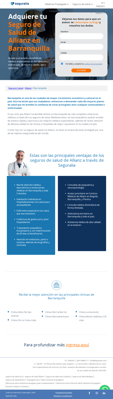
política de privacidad (93, 64)
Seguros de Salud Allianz (34, 377)
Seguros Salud (15, 88)
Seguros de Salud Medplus (82, 377)
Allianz (28, 88)
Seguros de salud (82, 4)
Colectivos (71, 11)
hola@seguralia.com (98, 361)
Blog (89, 11)
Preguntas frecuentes (64, 392)
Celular (64, 52)
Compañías (55, 11)
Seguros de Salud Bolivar (15, 380)
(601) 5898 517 (100, 11)
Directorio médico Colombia (17, 386)
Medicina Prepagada (56, 4)
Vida (82, 11)
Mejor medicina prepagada (52, 380)
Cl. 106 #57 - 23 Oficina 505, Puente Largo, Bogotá (53, 364)
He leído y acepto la (74, 63)
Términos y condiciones (62, 396)
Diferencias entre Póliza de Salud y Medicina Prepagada (78, 383)
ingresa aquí (77, 345)
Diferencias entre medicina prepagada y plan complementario (30, 383)
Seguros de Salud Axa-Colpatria (58, 377)
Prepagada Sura (33, 380)
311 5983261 (100, 5)
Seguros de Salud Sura (14, 377)
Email (63, 42)
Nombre (64, 31)
